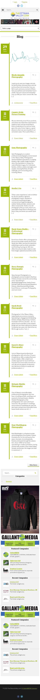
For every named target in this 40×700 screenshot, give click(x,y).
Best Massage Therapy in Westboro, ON (23, 600)
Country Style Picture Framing (18, 123)
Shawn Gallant (18, 148)
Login (15, 2)
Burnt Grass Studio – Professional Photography (20, 241)
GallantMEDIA (14, 563)
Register (24, 2)
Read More (33, 113)
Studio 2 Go (16, 198)
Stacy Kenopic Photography (18, 278)
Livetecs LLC (14, 592)
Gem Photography (19, 158)
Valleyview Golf (15, 571)
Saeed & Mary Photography (17, 356)
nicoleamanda (18, 113)
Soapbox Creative (16, 579)
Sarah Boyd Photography (17, 317)
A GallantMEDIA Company (29, 698)
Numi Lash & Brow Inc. (17, 607)
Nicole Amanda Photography (18, 86)
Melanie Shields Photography (18, 395)
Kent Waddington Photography (19, 436)
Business (9, 491)
